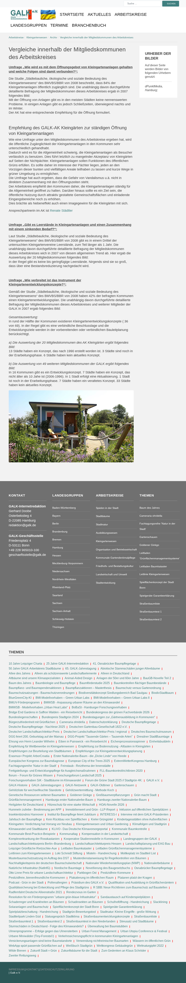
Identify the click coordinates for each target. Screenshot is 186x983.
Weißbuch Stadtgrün (79, 945)
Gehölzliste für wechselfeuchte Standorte (35, 790)
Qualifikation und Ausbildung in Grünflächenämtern (141, 882)
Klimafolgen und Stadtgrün (149, 824)
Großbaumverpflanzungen (113, 795)
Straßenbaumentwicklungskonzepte (107, 916)
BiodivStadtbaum (162, 692)
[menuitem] (33, 14)
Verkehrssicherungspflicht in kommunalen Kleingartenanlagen (98, 936)
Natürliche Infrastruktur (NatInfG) (29, 868)
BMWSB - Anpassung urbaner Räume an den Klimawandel (82, 702)
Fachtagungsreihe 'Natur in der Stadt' (32, 765)
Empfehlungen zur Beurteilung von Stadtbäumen (40, 751)
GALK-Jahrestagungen (46, 785)
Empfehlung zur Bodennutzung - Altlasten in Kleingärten (114, 746)
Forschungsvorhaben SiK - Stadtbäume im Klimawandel (45, 780)
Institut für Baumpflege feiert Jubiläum (72, 814)
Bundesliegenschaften (23, 717)
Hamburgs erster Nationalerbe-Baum (69, 799)
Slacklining (160, 901)
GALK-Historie (18, 785)
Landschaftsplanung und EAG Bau (148, 843)
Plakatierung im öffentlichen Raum (91, 877)
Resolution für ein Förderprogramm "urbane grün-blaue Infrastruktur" (52, 897)
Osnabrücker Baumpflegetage (153, 868)
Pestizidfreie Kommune (116, 872)
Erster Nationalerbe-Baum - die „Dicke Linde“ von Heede (90, 756)
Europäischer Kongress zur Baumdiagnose (36, 760)
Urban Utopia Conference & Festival (143, 931)
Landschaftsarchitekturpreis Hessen (98, 843)
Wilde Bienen (17, 950)
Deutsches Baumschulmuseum (151, 731)
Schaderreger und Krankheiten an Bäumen (36, 901)
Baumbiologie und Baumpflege (55, 683)
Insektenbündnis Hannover (26, 814)
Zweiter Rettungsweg (22, 955)
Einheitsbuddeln (159, 741)
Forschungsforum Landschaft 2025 (79, 775)
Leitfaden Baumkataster (76, 848)
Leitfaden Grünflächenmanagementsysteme (124, 848)
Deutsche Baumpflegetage (139, 722)
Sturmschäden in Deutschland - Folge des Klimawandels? (46, 926)
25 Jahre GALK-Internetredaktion (67, 663)
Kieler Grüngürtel (102, 819)
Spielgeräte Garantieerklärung (122, 906)
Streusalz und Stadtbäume (137, 921)
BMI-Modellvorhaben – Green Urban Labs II (121, 697)
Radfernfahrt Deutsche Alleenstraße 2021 (35, 892)
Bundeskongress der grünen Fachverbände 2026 (117, 712)
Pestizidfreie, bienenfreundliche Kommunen (37, 877)
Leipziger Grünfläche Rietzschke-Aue (33, 848)
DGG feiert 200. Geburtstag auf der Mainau (36, 736)
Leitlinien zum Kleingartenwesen (30, 853)
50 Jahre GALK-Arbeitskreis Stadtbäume (35, 668)
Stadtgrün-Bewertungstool (79, 911)
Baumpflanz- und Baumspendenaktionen (35, 687)
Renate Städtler (61, 210)
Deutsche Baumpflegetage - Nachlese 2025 (37, 726)
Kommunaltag (69, 833)
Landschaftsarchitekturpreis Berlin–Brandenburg (40, 843)
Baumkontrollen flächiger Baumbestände (140, 683)
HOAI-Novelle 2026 (111, 804)
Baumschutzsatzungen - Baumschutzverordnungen (41, 692)
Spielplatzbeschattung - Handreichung (34, 911)
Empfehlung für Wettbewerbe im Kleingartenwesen (41, 746)
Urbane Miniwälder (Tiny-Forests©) (31, 936)
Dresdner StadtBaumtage (153, 736)
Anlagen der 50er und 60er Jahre (117, 678)
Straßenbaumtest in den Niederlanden (90, 921)
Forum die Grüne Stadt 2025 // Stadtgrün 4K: (114, 780)
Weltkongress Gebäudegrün (115, 945)
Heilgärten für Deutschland (26, 804)
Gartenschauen (124, 785)
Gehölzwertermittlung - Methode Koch (90, 790)
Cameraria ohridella (72, 722)
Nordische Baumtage (68, 868)
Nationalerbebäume (157, 863)
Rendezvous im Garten (81, 892)
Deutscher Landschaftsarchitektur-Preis (34, 731)
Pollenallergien (57, 882)
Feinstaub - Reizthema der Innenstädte (86, 765)
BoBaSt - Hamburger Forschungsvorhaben (99, 707)
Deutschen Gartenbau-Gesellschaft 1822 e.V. (98, 726)
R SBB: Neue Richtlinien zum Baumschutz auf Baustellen (130, 887)
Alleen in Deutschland (115, 673)
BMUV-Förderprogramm (24, 702)
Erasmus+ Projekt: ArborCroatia (29, 756)
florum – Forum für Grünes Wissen (31, 775)
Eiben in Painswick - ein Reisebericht (82, 741)
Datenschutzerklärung (103, 722)
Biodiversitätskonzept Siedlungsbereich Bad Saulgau (113, 692)
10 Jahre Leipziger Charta (25, 663)
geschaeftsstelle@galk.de (27, 555)
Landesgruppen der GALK (140, 838)
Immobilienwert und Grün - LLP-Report (90, 809)
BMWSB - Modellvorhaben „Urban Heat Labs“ (38, 707)
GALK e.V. (153, 780)
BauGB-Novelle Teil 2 (157, 678)
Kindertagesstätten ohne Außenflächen (142, 819)
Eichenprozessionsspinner (128, 741)
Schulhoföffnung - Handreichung (128, 901)
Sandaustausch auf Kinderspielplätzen (125, 897)
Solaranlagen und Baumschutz (28, 906)
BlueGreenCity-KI (20, 697)
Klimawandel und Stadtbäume (28, 829)
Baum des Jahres (20, 683)
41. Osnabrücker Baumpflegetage (114, 663)
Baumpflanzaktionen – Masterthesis (89, 687)
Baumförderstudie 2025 (95, 683)
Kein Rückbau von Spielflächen (66, 819)
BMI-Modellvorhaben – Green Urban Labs (63, 697)
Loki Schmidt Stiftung (68, 853)
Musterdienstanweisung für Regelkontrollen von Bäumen (109, 858)
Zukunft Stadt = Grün (43, 950)
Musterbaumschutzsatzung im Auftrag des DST (39, 858)
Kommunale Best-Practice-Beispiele (32, 833)
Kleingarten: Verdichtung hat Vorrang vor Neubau (40, 824)
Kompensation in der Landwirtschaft (105, 833)
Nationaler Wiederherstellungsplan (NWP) (113, 863)
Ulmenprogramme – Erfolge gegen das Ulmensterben (43, 931)
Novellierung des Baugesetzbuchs (108, 868)
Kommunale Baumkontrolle (129, 829)
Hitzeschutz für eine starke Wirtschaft (71, 804)
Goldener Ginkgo (81, 795)
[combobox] (142, 4)
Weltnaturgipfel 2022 (150, 945)
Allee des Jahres (19, 673)
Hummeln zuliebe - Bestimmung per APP (35, 809)
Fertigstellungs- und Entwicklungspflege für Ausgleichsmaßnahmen (52, 770)
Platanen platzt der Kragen (135, 877)
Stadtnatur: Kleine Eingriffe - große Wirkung (128, 911)
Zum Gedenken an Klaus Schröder (123, 950)
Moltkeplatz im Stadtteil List (138, 853)
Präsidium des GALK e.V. (87, 882)
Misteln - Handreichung (101, 853)
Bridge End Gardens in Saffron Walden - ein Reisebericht (45, 712)
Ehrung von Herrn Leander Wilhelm (31, 741)
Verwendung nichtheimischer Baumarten (102, 940)
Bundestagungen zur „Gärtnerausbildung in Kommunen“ (119, 717)
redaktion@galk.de (22, 525)
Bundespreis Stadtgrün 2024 (60, 717)
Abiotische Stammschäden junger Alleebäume (130, 668)
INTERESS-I (108, 814)
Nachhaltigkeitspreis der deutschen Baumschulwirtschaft (45, 863)
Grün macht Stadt (145, 795)
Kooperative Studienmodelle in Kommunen (91, 838)
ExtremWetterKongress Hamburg (135, 760)
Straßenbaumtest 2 (49, 921)
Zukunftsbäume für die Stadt (79, 950)
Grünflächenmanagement (25, 799)
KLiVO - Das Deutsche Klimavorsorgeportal (80, 829)
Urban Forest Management (99, 931)
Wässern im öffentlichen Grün (152, 940)
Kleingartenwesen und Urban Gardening (102, 824)
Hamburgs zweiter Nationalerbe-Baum (122, 799)
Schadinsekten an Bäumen (85, 901)
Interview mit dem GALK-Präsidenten (144, 814)
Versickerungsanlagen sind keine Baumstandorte (40, 940)
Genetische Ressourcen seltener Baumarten (37, 795)
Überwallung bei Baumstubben (108, 926)
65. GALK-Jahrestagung (81, 668)
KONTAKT (32, 969)
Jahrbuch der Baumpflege (25, 819)
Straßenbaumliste (145, 916)
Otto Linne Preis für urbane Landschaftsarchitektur (41, 872)
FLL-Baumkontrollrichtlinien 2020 (121, 770)
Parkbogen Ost (86, 872)
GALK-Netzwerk (75, 785)
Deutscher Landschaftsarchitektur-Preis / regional (95, 731)
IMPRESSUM (16, 969)
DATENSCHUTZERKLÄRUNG (57, 969)
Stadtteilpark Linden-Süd (25, 916)
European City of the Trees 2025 (89, 760)
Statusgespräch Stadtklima (62, 916)
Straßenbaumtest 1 (21, 921)
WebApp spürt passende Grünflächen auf (35, 945)
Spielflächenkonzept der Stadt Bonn (76, 906)
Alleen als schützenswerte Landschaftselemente (66, 673)
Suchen (171, 3)
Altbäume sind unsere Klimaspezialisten (34, 678)
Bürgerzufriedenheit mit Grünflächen (32, 722)
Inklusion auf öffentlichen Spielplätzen (143, 809)
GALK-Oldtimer (100, 785)
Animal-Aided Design (78, 678)
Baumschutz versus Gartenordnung (138, 687)
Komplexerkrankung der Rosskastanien (34, 838)
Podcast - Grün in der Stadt (26, 882)
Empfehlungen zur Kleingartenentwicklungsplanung (109, 751)
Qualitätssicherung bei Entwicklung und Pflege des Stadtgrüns (49, 887)
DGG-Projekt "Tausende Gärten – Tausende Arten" (100, 736)
